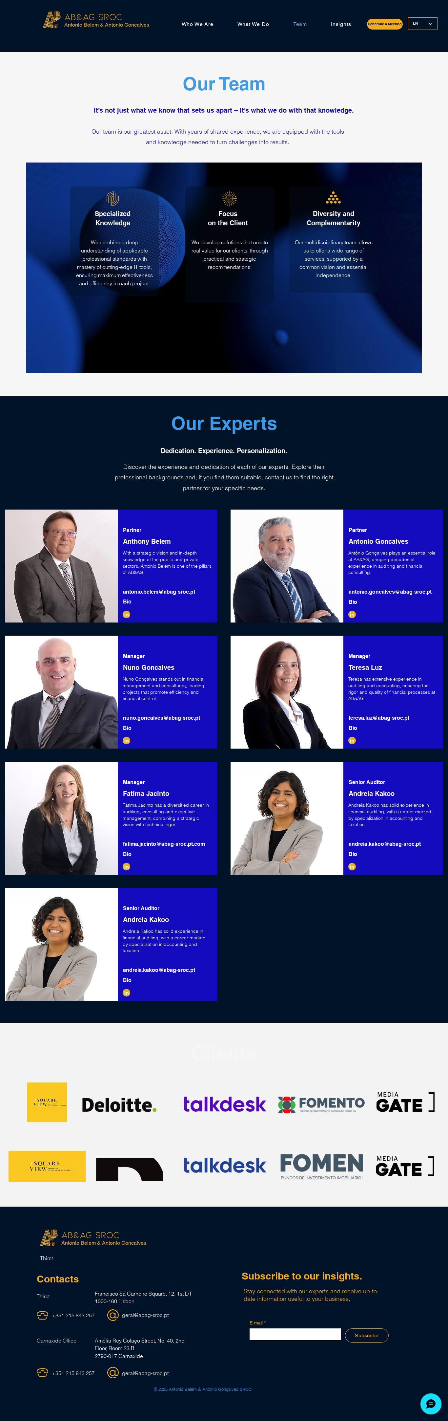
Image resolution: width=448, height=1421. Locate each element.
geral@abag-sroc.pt (145, 1315)
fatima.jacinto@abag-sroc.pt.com (164, 844)
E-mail (258, 1322)
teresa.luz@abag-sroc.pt (379, 718)
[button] (197, 24)
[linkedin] (352, 614)
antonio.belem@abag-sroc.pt (159, 592)
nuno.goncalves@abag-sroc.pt (161, 718)
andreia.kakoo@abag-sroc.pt (385, 844)
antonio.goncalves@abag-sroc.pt (390, 592)
